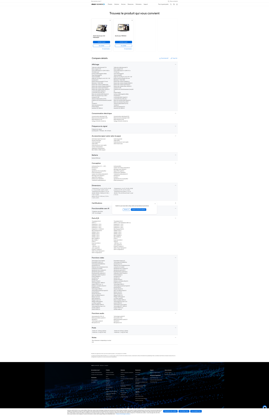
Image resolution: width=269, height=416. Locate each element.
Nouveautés (137, 388)
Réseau (107, 389)
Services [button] (123, 4)
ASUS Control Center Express (141, 398)
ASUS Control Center (139, 396)
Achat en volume (168, 372)
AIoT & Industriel (109, 387)
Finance (122, 390)
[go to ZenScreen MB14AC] (123, 27)
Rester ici (126, 209)
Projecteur (108, 380)
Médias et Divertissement (126, 388)
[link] (101, 45)
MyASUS (137, 394)
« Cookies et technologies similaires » (123, 413)
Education (123, 376)
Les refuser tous (184, 411)
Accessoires (108, 398)
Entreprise (123, 374)
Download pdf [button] (164, 58)
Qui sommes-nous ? (96, 1)
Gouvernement (123, 392)
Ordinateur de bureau (110, 374)
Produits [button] (110, 4)
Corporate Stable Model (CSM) (156, 379)
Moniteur (107, 378)
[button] (171, 4)
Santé (122, 380)
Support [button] (146, 4)
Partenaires (93, 377)
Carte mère (108, 385)
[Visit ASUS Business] (95, 365)
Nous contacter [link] (174, 1)
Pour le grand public (163, 4)
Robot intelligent (109, 396)
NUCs (107, 376)
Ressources (137, 372)
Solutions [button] (116, 4)
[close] (155, 203)
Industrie (122, 382)
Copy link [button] (174, 58)
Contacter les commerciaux (170, 374)
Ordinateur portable (109, 372)
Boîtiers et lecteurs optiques (111, 391)
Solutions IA (123, 394)
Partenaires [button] (138, 4)
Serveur (107, 382)
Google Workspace (124, 396)
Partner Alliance (94, 380)
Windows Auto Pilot (139, 400)
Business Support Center (155, 372)
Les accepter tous (196, 411)
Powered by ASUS (153, 382)
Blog (136, 376)
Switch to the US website (138, 209)
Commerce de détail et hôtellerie (127, 378)
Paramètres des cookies (170, 411)
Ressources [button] (130, 4)
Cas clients (137, 374)
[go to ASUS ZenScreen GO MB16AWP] (101, 27)
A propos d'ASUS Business (96, 372)
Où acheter (93, 382)
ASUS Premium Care (154, 377)
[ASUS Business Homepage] (98, 4)
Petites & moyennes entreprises (127, 372)
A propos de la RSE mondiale (96, 374)
